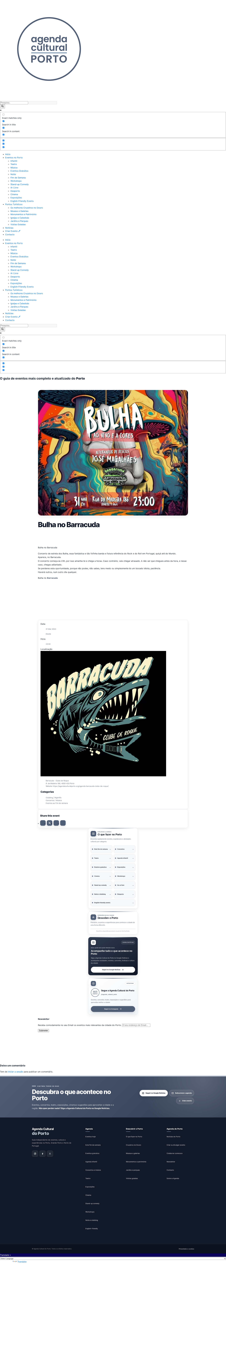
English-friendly (91, 1228)
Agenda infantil (91, 1162)
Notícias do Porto (173, 1136)
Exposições (16, 197)
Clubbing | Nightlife (53, 798)
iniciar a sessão (15, 1071)
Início (7, 154)
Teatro (13, 164)
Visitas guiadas (132, 1178)
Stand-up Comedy (19, 184)
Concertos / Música (54, 800)
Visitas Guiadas (18, 224)
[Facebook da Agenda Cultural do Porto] (42, 1154)
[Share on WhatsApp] (56, 823)
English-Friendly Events (22, 201)
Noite (13, 174)
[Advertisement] (113, 537)
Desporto (15, 191)
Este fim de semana (93, 1145)
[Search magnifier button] (2, 106)
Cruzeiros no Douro (133, 1145)
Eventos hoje (90, 1136)
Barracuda (52, 578)
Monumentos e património (136, 1162)
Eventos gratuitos (92, 1153)
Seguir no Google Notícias (111, 969)
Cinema (14, 194)
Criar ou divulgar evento (176, 1145)
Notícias (9, 227)
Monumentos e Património (23, 214)
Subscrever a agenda (183, 1093)
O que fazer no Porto (134, 1136)
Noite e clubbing (91, 1220)
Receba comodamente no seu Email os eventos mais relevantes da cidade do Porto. (80, 1025)
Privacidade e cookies (186, 1249)
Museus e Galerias (19, 211)
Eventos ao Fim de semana (57, 803)
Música (13, 167)
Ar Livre (14, 187)
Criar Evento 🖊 (12, 231)
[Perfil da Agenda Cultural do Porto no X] (50, 1154)
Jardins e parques (133, 1170)
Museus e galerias (133, 1153)
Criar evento (187, 1101)
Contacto (10, 234)
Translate (21, 1261)
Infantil (13, 161)
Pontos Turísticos (13, 204)
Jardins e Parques (19, 221)
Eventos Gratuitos (19, 171)
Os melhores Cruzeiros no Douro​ (26, 207)
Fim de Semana (18, 177)
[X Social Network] (49, 823)
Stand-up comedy (92, 1203)
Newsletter (171, 1162)
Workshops (15, 181)
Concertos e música (93, 1170)
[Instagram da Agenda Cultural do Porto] (35, 1154)
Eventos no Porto (14, 157)
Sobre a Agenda (173, 1178)
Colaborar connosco (175, 1153)
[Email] (63, 823)
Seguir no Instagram (111, 1009)
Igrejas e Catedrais (19, 217)
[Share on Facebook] (43, 823)
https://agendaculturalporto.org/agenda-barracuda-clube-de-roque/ (81, 786)
